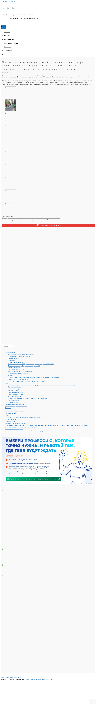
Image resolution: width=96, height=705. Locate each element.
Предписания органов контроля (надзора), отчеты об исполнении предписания (33, 377)
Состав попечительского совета (18, 379)
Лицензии (11, 360)
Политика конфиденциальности (11, 677)
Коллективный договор (15, 362)
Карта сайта (8, 50)
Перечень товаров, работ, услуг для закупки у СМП (24, 366)
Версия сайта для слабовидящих (50, 225)
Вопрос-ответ (9, 39)
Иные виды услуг (13, 402)
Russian (6, 346)
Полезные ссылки (10, 413)
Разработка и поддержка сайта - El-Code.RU (38, 679)
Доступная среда (10, 419)
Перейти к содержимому (8, 1)
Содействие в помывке (15, 394)
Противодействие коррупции (14, 404)
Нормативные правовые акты (14, 412)
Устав (10, 375)
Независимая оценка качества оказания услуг (19, 410)
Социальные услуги (14, 387)
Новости (7, 35)
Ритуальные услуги (14, 400)
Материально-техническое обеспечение (21, 354)
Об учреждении (10, 352)
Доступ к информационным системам (20, 371)
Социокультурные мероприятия (15, 423)
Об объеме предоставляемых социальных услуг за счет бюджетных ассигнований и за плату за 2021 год (41, 385)
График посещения (14, 358)
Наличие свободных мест (16, 370)
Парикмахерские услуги (15, 392)
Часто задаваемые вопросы (14, 429)
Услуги (7, 383)
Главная (7, 32)
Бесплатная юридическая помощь (16, 406)
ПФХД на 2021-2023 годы (16, 368)
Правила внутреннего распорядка (19, 356)
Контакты (7, 47)
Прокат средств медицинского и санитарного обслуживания (27, 398)
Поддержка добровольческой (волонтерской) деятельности (24, 417)
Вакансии (8, 408)
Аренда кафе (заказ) (14, 391)
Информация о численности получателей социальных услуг (24, 431)
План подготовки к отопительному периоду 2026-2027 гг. (26, 381)
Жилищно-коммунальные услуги (18, 389)
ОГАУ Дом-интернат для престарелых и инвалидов (20, 18)
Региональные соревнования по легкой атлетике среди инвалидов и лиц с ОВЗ (25, 220)
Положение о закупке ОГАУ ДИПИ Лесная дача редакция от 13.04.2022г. (31, 364)
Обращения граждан (12, 43)
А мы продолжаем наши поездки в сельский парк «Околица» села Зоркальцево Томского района (31, 218)
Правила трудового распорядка (18, 373)
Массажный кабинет (14, 396)
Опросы (7, 415)
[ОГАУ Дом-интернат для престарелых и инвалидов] (18, 15)
